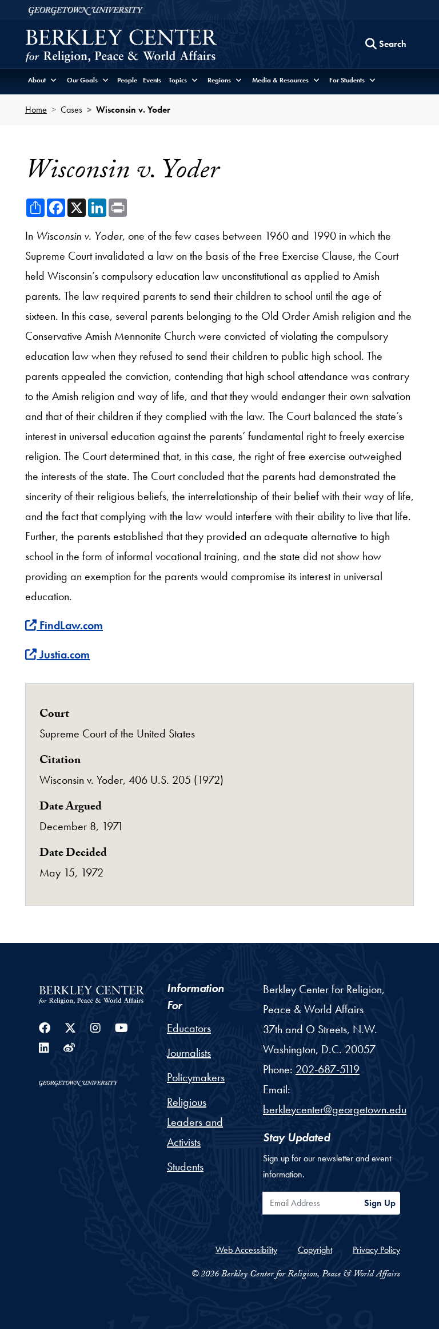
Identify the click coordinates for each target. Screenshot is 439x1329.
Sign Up (380, 1203)
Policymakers (196, 1077)
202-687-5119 (328, 1069)
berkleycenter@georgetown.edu (334, 1109)
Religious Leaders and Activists (195, 1121)
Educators (189, 1028)
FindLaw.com (71, 625)
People (127, 80)
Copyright (315, 1250)
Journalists (189, 1052)
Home (36, 110)
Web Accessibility (246, 1250)
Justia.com (64, 654)
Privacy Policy (376, 1250)
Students (185, 1166)
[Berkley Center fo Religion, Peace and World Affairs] (121, 47)
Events (152, 80)
